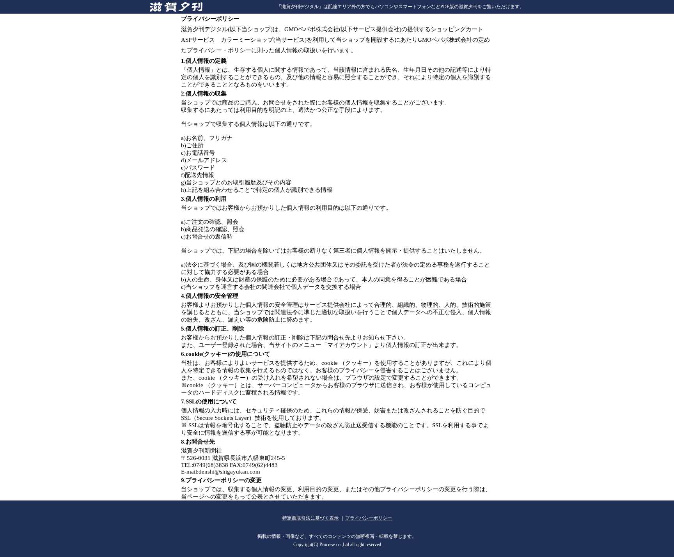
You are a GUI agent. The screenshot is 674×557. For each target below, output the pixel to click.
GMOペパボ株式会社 (311, 29)
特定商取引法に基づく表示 (310, 518)
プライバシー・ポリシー (219, 50)
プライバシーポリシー (368, 518)
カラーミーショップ (247, 40)
